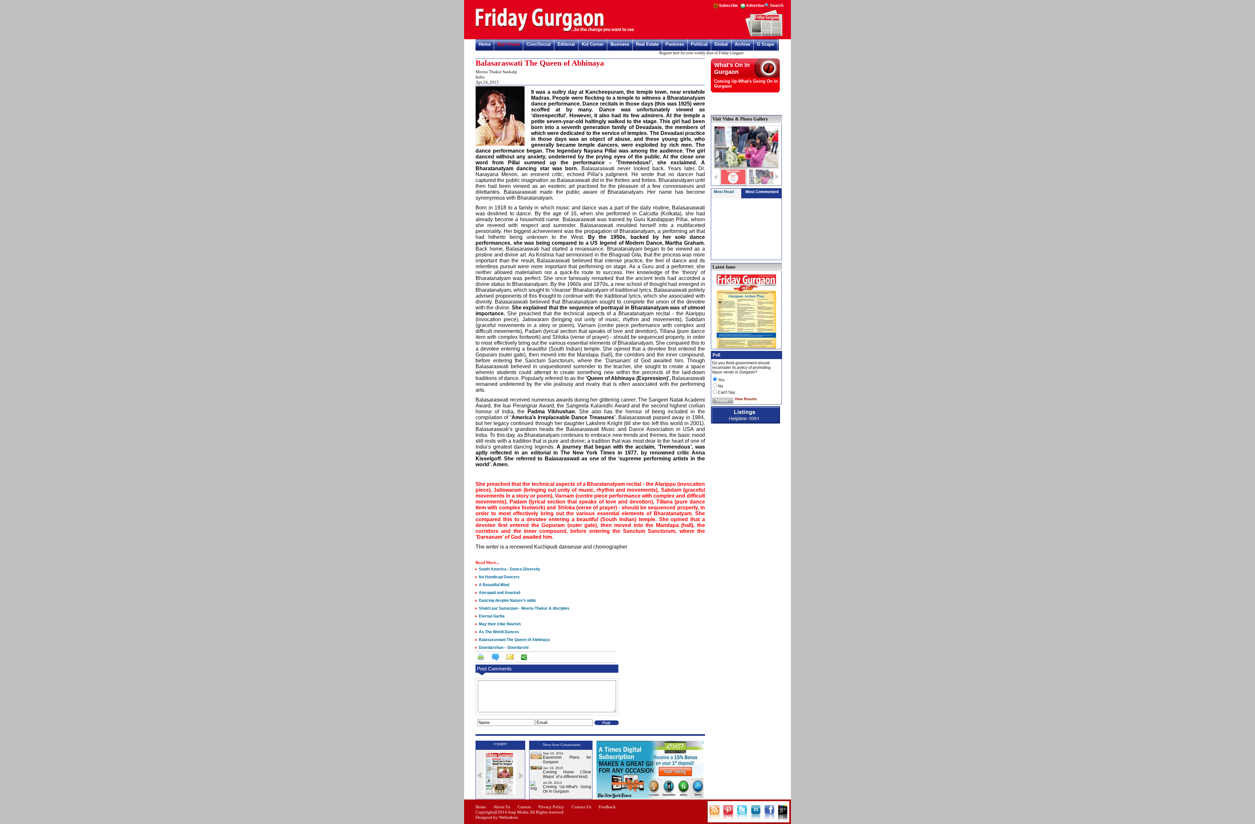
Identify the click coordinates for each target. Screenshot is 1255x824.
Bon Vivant (508, 44)
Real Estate (647, 44)
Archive (742, 44)
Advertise (755, 5)
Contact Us (581, 806)
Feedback (607, 806)
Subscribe (728, 5)
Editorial (566, 44)
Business (620, 44)
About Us (502, 806)
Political (699, 44)
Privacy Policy (551, 806)
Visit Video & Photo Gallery (740, 119)
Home (485, 44)
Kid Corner (593, 44)
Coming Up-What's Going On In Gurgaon (567, 789)
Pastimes (674, 44)
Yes (721, 380)
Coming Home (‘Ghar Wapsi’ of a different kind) (567, 774)
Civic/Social (539, 44)
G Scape (765, 44)
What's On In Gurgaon (732, 68)
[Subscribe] (764, 35)
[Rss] (715, 8)
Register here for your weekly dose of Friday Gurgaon (684, 53)
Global (721, 44)
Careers (524, 806)
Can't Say (726, 392)
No (720, 386)
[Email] (509, 658)
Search (776, 5)
